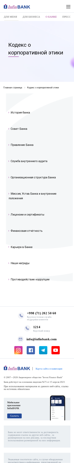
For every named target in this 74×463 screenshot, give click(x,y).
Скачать (14, 416)
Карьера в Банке (22, 247)
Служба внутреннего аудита (29, 161)
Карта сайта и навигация (49, 368)
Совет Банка (19, 128)
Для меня (10, 16)
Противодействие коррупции (30, 279)
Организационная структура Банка (33, 177)
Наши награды (20, 263)
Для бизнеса (31, 16)
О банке (51, 16)
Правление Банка (22, 145)
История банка (20, 112)
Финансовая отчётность (27, 230)
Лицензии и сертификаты (27, 214)
